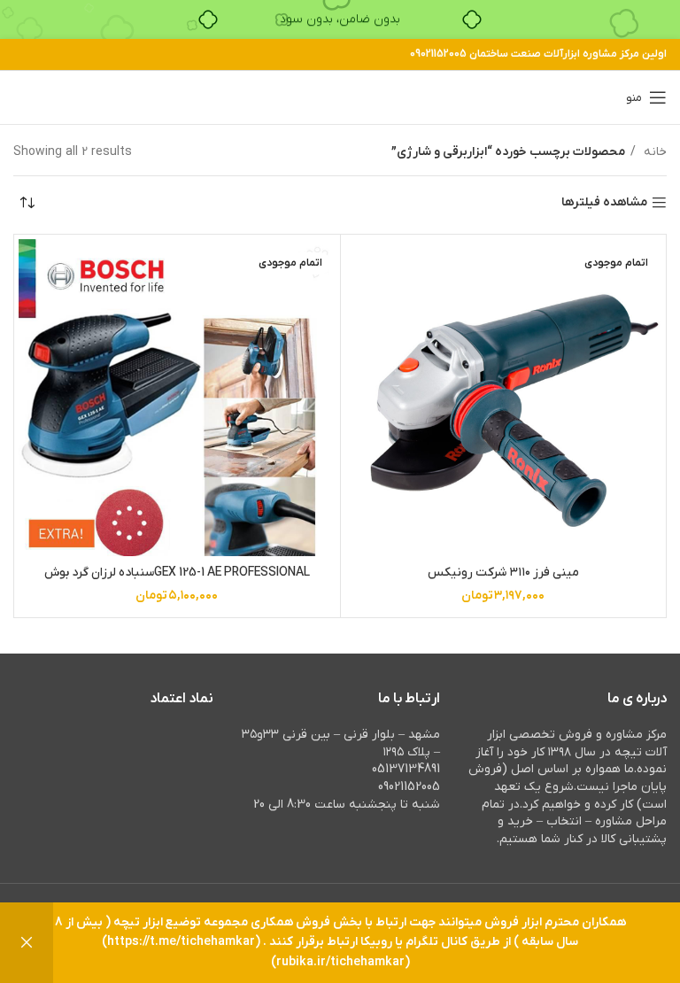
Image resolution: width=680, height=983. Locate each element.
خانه (653, 151)
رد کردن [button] (26, 942)
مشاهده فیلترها (604, 203)
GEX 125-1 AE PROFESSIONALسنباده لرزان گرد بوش (177, 572)
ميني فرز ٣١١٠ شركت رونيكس (503, 572)
